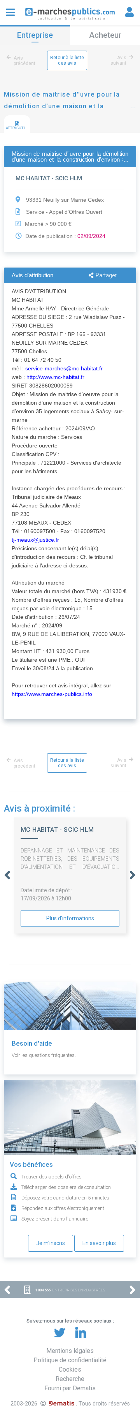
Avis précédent (24, 60)
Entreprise (35, 35)
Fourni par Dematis (70, 1388)
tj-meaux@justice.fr (35, 540)
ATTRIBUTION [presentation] (18, 128)
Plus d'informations (70, 918)
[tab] (17, 124)
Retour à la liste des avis (67, 60)
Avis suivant (118, 60)
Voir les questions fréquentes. (44, 1055)
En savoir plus (99, 1243)
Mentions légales (70, 1350)
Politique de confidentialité (70, 1360)
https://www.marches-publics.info (52, 694)
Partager (106, 275)
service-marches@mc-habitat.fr (64, 368)
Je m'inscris (50, 1243)
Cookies (70, 1369)
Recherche (70, 1379)
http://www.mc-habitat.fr (55, 377)
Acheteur (105, 35)
